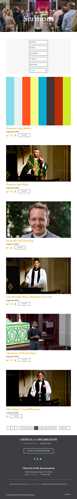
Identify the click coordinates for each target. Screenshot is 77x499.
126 (47, 428)
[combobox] (38, 42)
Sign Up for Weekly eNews (39, 451)
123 (36, 428)
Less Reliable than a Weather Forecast (29, 297)
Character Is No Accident (21, 353)
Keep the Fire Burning (19, 240)
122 (32, 428)
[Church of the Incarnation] (11, 4)
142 (61, 428)
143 (64, 428)
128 (55, 428)
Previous (9, 428)
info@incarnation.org (30, 443)
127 (51, 428)
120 (25, 428)
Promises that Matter (19, 128)
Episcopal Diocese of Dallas (34, 484)
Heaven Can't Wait (17, 184)
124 (40, 428)
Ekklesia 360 (67, 494)
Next (68, 428)
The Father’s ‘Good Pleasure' (23, 409)
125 (44, 428)
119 (21, 428)
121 (29, 428)
